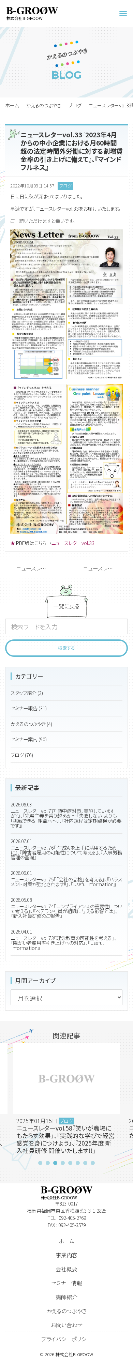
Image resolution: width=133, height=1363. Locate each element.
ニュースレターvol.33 (72, 542)
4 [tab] (63, 1163)
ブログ (75, 105)
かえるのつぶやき (43, 105)
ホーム (12, 105)
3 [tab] (55, 1163)
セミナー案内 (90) (29, 739)
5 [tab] (70, 1163)
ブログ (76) (22, 754)
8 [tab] (93, 1163)
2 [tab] (48, 1163)
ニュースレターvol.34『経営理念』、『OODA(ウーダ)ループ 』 (38, 568)
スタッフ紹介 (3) (27, 692)
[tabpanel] (66, 1100)
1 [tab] (40, 1163)
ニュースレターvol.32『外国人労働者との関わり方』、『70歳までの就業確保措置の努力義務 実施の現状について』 (105, 568)
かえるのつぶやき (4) (31, 723)
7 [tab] (85, 1163)
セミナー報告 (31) (29, 708)
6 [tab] (78, 1163)
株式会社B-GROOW (74, 1354)
